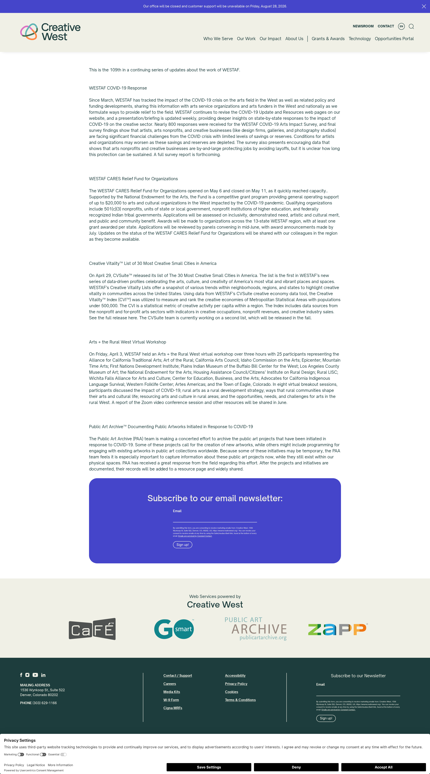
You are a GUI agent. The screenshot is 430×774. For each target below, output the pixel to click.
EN (401, 26)
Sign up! (183, 545)
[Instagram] (27, 675)
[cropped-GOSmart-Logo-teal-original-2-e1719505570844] (174, 629)
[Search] (411, 26)
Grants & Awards (328, 38)
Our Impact (270, 38)
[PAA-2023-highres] (256, 629)
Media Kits (171, 692)
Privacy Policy (236, 684)
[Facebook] (21, 675)
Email (177, 511)
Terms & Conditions (240, 700)
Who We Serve (218, 38)
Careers (169, 684)
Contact (386, 26)
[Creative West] (50, 31)
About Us (294, 38)
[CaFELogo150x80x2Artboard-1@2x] (92, 629)
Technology (360, 38)
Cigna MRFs (172, 708)
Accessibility (235, 676)
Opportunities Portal (394, 38)
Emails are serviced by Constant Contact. (195, 535)
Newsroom (363, 26)
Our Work (246, 38)
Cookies (231, 692)
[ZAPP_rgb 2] (338, 629)
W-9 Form (171, 700)
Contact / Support (177, 676)
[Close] (424, 6)
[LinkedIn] (43, 675)
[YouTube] (35, 675)
